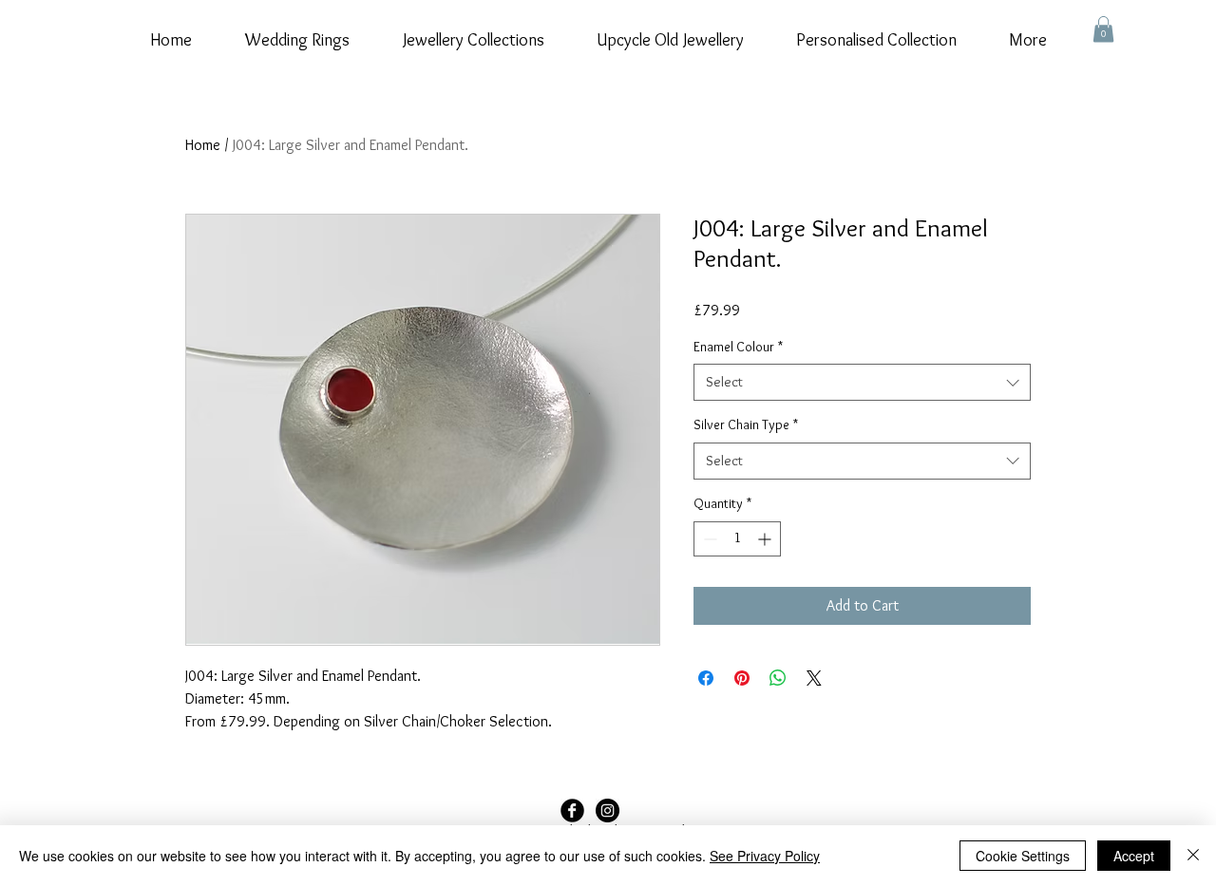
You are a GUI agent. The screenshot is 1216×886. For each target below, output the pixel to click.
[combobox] (862, 382)
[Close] (1193, 855)
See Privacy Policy (765, 855)
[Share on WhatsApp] (778, 678)
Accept (1133, 855)
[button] (1103, 29)
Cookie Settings (1023, 855)
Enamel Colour (738, 346)
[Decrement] (708, 539)
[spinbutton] (737, 539)
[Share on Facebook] (705, 678)
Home (202, 145)
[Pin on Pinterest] (742, 678)
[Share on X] (814, 678)
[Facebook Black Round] (572, 810)
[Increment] (766, 539)
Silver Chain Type (746, 424)
